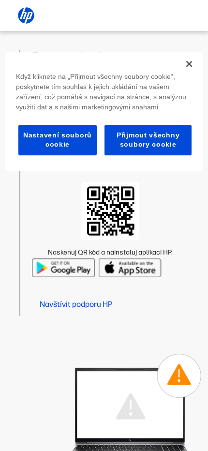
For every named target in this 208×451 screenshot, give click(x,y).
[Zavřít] (189, 64)
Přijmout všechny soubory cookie (148, 140)
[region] (104, 111)
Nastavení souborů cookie (57, 140)
